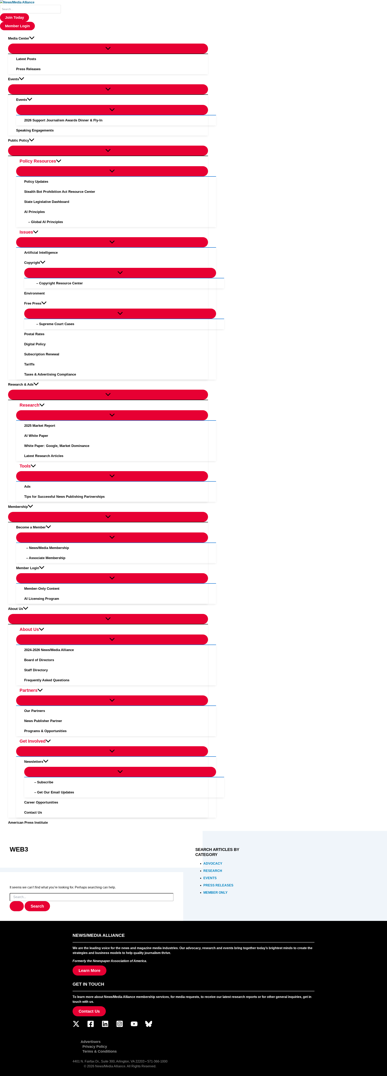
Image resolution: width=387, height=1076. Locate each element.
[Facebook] (90, 1026)
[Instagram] (119, 1026)
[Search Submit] (17, 906)
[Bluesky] (148, 1026)
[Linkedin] (105, 1026)
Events (210, 878)
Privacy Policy (94, 1047)
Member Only (215, 892)
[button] (14, 17)
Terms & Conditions (99, 1051)
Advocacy (212, 863)
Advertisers (91, 1042)
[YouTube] (134, 1026)
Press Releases (218, 885)
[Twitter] (76, 1026)
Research (212, 870)
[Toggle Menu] (108, 49)
